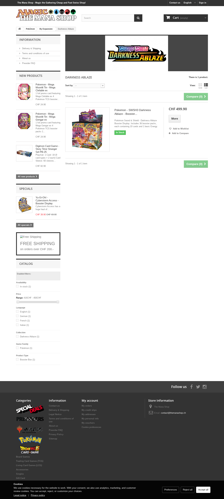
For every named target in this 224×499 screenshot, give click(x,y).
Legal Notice (55, 414)
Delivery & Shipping (31, 48)
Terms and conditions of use (35, 53)
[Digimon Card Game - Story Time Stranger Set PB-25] (24, 153)
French (25, 320)
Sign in (202, 2)
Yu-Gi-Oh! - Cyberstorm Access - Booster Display (47, 200)
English (25, 312)
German (25, 316)
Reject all (187, 489)
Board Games (23, 457)
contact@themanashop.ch (173, 413)
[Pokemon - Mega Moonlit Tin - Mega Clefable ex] (24, 92)
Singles (20, 474)
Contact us (174, 2)
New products (30, 76)
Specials (25, 189)
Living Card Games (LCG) (29, 465)
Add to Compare (180, 133)
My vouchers (88, 423)
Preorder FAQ (28, 63)
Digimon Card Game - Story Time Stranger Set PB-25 (47, 149)
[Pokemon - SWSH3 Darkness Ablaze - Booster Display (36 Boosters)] (87, 129)
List (206, 88)
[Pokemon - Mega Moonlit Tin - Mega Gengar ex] (24, 121)
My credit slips (89, 410)
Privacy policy (38, 495)
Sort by (69, 85)
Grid (200, 88)
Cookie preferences (91, 427)
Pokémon (26, 348)
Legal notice (20, 495)
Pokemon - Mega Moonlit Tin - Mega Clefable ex (45, 87)
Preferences (170, 489)
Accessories (22, 469)
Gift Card (20, 478)
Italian (24, 325)
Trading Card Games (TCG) (29, 461)
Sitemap (53, 438)
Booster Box (27, 359)
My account (90, 400)
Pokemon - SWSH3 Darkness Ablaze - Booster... (132, 112)
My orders (87, 406)
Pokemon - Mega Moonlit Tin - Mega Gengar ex (45, 116)
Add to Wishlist (180, 128)
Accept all (203, 489)
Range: (19, 298)
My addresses (89, 414)
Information (30, 40)
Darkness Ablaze (29, 336)
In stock (25, 286)
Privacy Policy (56, 434)
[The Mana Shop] (46, 15)
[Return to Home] (19, 29)
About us (26, 58)
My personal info (90, 418)
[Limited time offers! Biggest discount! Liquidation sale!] (30, 408)
